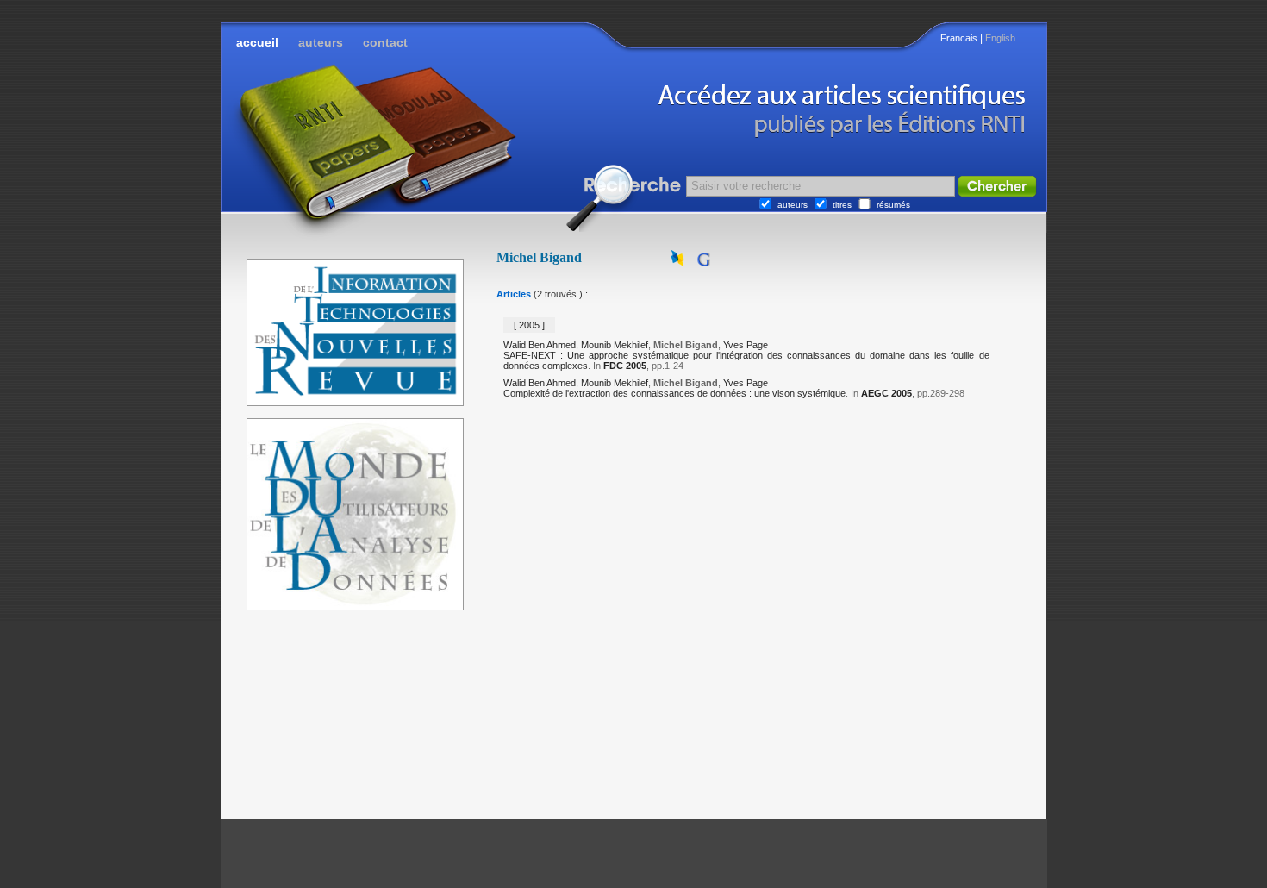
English (1000, 38)
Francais (958, 38)
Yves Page (745, 345)
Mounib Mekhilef (614, 345)
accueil (257, 42)
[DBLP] (680, 263)
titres (842, 204)
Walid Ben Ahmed (539, 345)
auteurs (320, 42)
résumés (893, 204)
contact (385, 42)
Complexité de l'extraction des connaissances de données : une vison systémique (674, 393)
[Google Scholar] (703, 263)
